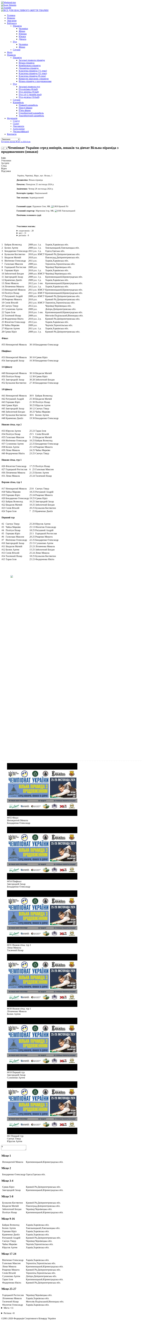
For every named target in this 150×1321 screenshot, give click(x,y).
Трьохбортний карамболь (31, 115)
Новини (11, 18)
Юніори (23, 34)
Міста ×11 (8, 1308)
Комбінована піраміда (30, 65)
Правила (11, 55)
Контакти (12, 134)
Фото (9, 52)
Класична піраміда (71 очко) (33, 71)
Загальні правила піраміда (32, 60)
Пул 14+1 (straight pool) (30, 94)
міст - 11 (22, 233)
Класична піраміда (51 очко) (33, 73)
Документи (18, 126)
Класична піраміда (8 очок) (32, 76)
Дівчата (22, 39)
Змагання (11, 20)
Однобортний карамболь (31, 113)
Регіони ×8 (9, 1313)
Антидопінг (19, 129)
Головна (11, 15)
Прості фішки (25, 107)
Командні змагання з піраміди (34, 78)
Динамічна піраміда (29, 68)
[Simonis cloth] (8, 5)
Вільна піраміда (26, 63)
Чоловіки (23, 28)
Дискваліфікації (21, 131)
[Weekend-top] (8, 2)
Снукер (16, 49)
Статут (16, 121)
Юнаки (22, 36)
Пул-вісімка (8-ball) (28, 89)
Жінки (22, 31)
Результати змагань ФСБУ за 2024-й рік (15, 142)
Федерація (12, 118)
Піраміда (17, 26)
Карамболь (18, 102)
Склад (16, 123)
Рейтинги (12, 23)
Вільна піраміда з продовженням (35, 81)
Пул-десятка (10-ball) (29, 97)
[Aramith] (6, 7)
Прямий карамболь (28, 105)
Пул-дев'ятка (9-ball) (29, 92)
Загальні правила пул (29, 86)
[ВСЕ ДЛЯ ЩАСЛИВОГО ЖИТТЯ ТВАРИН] (24, 10)
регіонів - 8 (24, 235)
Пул (15, 41)
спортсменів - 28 (26, 231)
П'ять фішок (25, 110)
